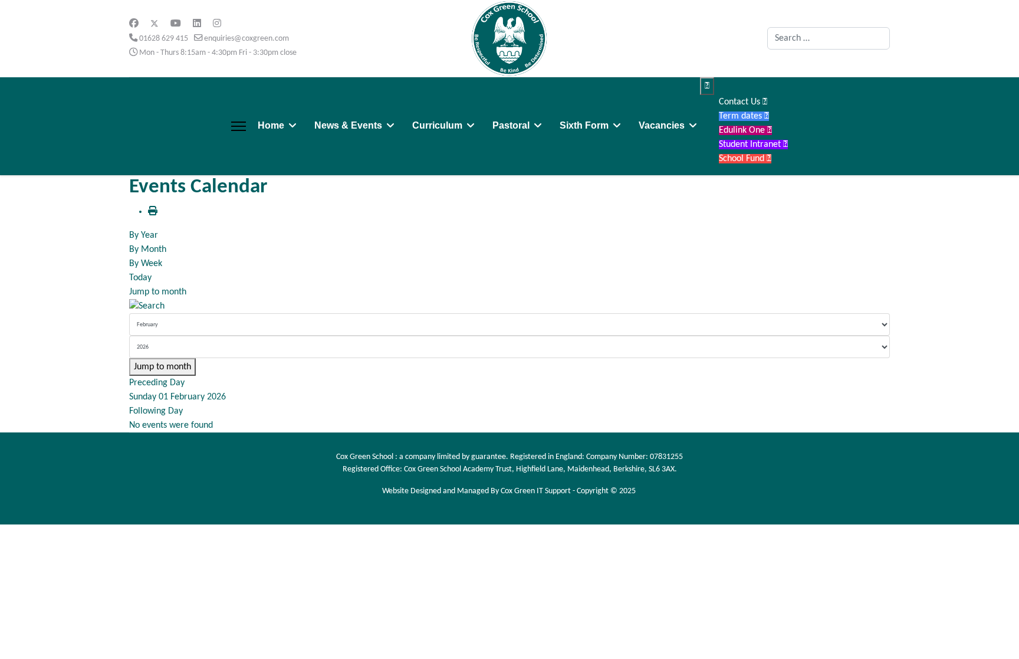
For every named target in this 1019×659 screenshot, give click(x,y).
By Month (147, 249)
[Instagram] (217, 24)
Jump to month (157, 292)
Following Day (156, 411)
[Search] (509, 306)
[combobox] (828, 38)
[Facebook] (134, 24)
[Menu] (238, 126)
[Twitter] (154, 24)
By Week (145, 263)
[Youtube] (175, 24)
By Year (143, 235)
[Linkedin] (197, 24)
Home (271, 125)
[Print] (152, 212)
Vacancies (662, 125)
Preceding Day (157, 383)
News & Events (348, 125)
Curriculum (437, 125)
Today (140, 278)
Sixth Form (584, 125)
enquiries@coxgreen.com (246, 38)
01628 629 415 (163, 38)
